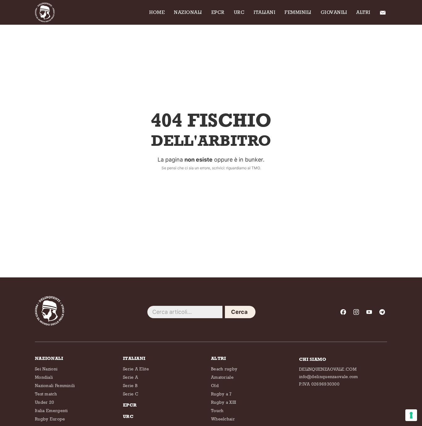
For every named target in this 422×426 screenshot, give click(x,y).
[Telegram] (382, 312)
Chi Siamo (381, 12)
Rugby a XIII (223, 402)
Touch (217, 410)
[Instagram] (356, 312)
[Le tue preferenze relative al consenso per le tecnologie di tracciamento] (411, 415)
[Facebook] (343, 312)
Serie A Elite (136, 368)
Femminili (298, 12)
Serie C (130, 393)
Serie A (130, 377)
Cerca (239, 312)
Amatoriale (222, 377)
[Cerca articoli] (184, 312)
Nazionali (188, 12)
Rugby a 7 (221, 393)
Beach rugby (224, 368)
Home (157, 12)
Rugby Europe (50, 418)
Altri (363, 12)
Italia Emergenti (51, 410)
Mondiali (44, 377)
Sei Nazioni (46, 368)
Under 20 (44, 402)
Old (215, 385)
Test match (46, 393)
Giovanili (334, 12)
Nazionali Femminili (55, 385)
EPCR (218, 12)
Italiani (264, 12)
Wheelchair (223, 418)
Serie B (130, 385)
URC (239, 12)
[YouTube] (369, 312)
